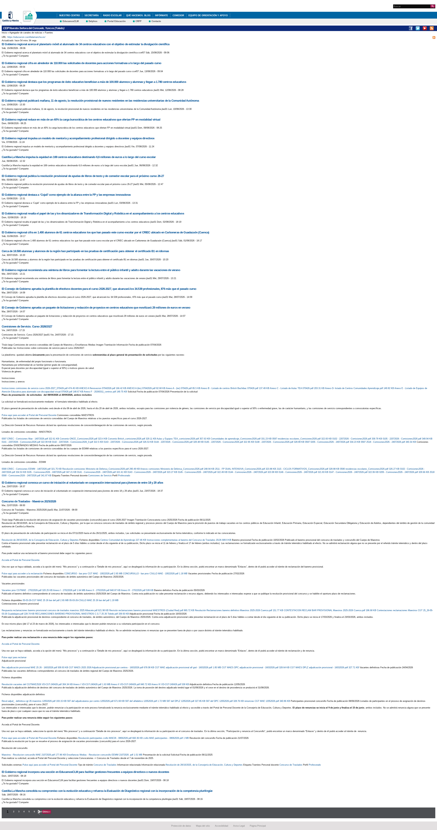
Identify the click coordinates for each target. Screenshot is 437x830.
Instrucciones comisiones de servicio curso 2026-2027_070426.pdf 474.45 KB (40, 388)
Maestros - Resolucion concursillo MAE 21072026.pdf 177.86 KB (34, 754)
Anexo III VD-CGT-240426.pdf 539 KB (170, 684)
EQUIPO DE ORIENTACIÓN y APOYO (208, 15)
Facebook (411, 28)
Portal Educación (116, 21)
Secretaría (91, 15)
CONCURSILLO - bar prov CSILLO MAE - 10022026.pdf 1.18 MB (155, 573)
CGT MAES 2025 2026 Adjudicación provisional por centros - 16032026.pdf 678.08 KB (112, 667)
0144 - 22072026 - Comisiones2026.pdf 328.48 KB (179, 442)
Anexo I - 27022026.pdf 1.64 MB (69, 590)
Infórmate (161, 15)
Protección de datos (181, 826)
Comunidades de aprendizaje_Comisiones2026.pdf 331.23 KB (241, 438)
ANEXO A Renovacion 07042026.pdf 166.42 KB (103, 388)
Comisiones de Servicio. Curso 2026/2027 (27, 326)
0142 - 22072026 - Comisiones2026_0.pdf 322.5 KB (78, 442)
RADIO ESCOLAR (112, 15)
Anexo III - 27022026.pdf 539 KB (137, 590)
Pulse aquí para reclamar (14, 657)
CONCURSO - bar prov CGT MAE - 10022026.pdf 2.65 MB (93, 573)
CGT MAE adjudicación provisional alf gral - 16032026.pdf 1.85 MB (188, 667)
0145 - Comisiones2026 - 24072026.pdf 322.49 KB (203, 472)
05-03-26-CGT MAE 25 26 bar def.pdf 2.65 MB (46, 600)
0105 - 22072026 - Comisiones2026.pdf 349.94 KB (407, 438)
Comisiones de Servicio (100, 475)
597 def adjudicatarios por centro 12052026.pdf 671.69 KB (96, 701)
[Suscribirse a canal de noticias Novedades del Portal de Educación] (434, 37)
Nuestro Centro (69, 15)
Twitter (418, 28)
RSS (432, 28)
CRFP (139, 21)
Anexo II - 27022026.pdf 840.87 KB (103, 590)
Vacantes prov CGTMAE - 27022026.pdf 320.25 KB (27, 590)
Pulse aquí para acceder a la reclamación (22, 573)
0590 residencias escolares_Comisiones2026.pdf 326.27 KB (370, 469)
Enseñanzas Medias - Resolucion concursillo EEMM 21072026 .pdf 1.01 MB (105, 754)
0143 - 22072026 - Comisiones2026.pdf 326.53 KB (129, 442)
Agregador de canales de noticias (25, 32)
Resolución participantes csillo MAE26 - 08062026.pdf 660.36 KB (110, 738)
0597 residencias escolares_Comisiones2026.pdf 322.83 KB (302, 438)
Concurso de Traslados (105, 765)
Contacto (156, 21)
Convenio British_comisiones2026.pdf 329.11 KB (132, 438)
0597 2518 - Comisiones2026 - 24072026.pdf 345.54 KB (389, 442)
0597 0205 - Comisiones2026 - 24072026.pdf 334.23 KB (333, 442)
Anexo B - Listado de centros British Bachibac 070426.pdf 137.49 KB (235, 388)
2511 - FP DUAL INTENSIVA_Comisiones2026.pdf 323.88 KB (246, 469)
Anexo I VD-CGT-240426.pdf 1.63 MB (92, 684)
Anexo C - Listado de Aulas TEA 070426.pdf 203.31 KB (297, 388)
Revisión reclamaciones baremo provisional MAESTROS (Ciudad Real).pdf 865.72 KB (152, 610)
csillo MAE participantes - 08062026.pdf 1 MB (166, 738)
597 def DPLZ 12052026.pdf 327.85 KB (186, 701)
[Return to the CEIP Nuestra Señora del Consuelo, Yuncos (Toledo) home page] (28, 22)
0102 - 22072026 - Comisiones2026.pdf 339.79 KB (357, 438)
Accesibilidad (221, 826)
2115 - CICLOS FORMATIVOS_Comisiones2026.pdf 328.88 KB (308, 469)
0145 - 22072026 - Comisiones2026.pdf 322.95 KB (229, 442)
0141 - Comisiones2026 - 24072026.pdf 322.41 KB (102, 472)
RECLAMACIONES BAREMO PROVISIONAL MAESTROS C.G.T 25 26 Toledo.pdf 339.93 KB (82, 613)
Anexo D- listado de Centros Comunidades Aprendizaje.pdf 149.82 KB (359, 388)
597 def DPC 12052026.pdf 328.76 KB (225, 701)
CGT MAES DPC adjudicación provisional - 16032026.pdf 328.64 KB (256, 667)
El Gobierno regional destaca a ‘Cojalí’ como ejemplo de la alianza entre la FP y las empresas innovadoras (66, 194)
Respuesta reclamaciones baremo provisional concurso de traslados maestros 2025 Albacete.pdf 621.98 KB (55, 610)
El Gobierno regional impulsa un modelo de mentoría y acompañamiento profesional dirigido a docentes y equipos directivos (78, 138)
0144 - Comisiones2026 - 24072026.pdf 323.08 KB (253, 472)
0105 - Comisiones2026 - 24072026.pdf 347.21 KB (52, 472)
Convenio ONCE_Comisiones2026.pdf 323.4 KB (84, 438)
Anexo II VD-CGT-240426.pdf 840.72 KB (131, 684)
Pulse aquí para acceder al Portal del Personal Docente (29, 415)
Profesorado (124, 475)
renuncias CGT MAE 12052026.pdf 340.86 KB (267, 701)
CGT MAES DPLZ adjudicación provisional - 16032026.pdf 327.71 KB (325, 667)
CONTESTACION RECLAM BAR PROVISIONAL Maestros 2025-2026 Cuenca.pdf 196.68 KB (330, 610)
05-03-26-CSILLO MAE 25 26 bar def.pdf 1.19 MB (93, 600)
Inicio (4, 32)
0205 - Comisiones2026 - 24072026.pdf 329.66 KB (404, 472)
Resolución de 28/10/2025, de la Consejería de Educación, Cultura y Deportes (40, 540)
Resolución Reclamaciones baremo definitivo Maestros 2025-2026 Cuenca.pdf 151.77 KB (239, 610)
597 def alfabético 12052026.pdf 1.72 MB (146, 701)
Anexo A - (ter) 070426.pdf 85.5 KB (183, 388)
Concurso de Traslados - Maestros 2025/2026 (29, 501)
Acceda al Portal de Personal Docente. (21, 560)
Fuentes (49, 32)
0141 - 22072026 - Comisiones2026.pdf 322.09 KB (27, 442)
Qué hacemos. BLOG (138, 15)
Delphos (93, 21)
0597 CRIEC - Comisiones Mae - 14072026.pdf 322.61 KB (31, 438)
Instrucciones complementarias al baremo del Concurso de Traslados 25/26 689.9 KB (189, 540)
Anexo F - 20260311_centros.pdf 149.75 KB (106, 391)
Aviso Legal (239, 826)
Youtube (425, 28)
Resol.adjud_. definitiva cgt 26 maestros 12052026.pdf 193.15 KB (34, 701)
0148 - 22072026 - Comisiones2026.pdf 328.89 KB (280, 442)
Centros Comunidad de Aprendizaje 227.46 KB (123, 540)
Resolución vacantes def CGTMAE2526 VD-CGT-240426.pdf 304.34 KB (37, 684)
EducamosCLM (71, 21)
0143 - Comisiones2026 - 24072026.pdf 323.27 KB (153, 472)
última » (46, 812)
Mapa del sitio (203, 826)
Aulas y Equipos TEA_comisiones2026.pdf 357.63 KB (184, 438)
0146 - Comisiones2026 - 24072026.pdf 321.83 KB (304, 472)
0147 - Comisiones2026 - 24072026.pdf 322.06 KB (354, 472)
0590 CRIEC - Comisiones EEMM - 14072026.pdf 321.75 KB (32, 469)
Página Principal (258, 826)
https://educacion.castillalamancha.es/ (26, 37)
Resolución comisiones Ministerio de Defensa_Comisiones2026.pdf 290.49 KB (101, 469)
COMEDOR (178, 15)
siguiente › (39, 812)
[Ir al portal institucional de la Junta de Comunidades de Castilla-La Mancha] (15, 22)
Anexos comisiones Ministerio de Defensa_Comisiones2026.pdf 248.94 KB (177, 469)
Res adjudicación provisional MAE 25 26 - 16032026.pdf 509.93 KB (35, 667)
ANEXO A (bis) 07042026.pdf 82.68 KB (146, 388)
